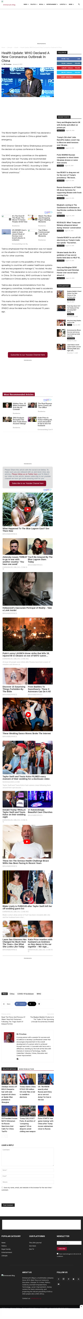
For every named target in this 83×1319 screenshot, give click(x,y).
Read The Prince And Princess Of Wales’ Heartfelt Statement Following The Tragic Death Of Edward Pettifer (13, 1020)
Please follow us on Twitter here (25, 474)
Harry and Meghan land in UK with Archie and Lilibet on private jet (68, 125)
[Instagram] (63, 1279)
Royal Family (60, 130)
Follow (77, 63)
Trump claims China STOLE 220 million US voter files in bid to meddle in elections (28, 1092)
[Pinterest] (68, 1279)
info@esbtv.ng (36, 1298)
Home (3, 47)
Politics (33, 4)
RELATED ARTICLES (9, 1069)
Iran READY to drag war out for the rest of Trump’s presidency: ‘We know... (68, 175)
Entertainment (51, 4)
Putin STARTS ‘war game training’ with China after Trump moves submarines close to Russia (45, 1123)
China (12, 994)
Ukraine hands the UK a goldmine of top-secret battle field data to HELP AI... (69, 255)
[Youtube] (58, 1284)
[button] (78, 4)
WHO (39, 994)
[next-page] (6, 1136)
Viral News (5, 1083)
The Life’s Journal (35, 1243)
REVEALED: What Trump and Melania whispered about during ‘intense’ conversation (69, 225)
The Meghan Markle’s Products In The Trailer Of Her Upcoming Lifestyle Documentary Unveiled (42, 1019)
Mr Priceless (7, 64)
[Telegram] (73, 1279)
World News (42, 1083)
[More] (39, 1004)
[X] (78, 1279)
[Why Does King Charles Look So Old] (61, 323)
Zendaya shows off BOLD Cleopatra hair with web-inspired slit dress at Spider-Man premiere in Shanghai (9, 1094)
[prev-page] (3, 1136)
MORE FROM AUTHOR (26, 1069)
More (70, 4)
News (25, 4)
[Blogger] (18, 1059)
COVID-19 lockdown (25, 994)
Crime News (71, 338)
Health (16, 47)
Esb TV (31, 1249)
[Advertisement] (41, 25)
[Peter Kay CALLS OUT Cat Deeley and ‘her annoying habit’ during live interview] (61, 308)
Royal (41, 4)
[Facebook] (58, 1279)
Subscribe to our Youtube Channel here (28, 355)
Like (78, 59)
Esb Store (32, 1246)
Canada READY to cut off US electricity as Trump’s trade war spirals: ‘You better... (69, 240)
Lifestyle (62, 4)
